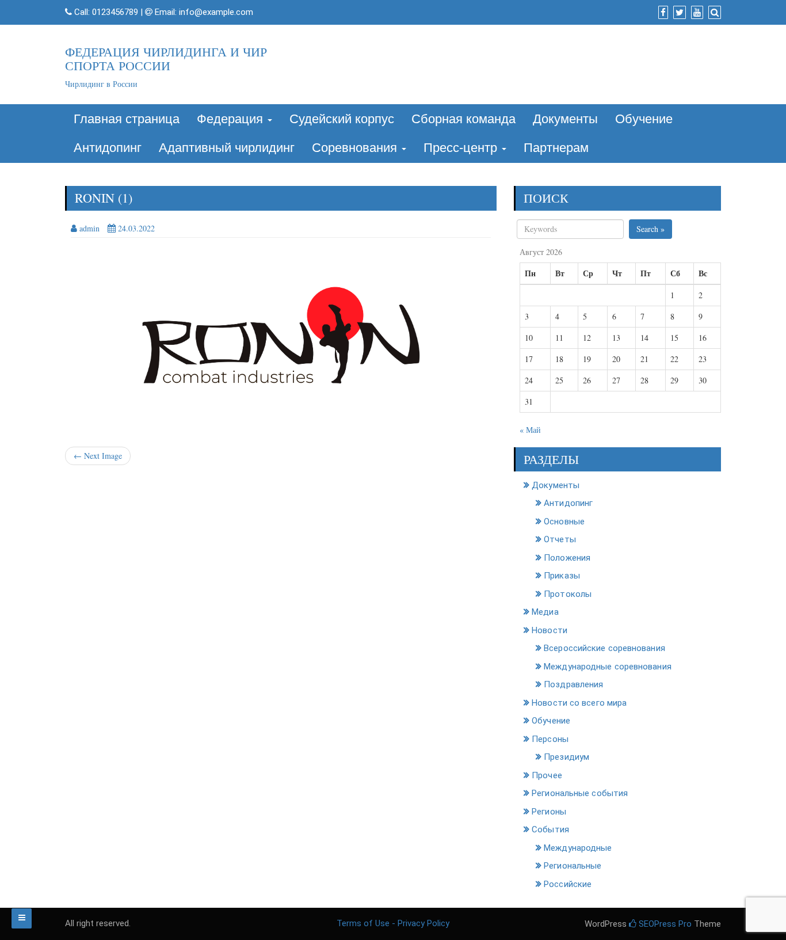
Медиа (545, 612)
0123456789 (115, 12)
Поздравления (573, 684)
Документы (565, 119)
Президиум (566, 757)
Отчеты (560, 539)
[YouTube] (695, 12)
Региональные (572, 866)
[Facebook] (661, 12)
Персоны (550, 739)
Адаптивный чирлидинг (227, 147)
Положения (567, 558)
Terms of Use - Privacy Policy (393, 923)
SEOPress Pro (664, 924)
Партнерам (556, 147)
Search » (650, 228)
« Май (530, 429)
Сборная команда (463, 119)
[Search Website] (713, 12)
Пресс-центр (462, 147)
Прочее (547, 775)
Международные (578, 848)
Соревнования (356, 147)
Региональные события (580, 793)
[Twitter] (678, 12)
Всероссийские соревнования (604, 648)
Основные (564, 521)
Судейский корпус (341, 119)
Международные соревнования (607, 666)
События (550, 829)
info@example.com (216, 12)
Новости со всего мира (579, 703)
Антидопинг (108, 147)
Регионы (549, 811)
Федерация (231, 119)
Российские (568, 884)
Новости (549, 630)
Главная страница (127, 119)
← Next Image (98, 455)
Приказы (562, 575)
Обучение (644, 119)
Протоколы (568, 594)
